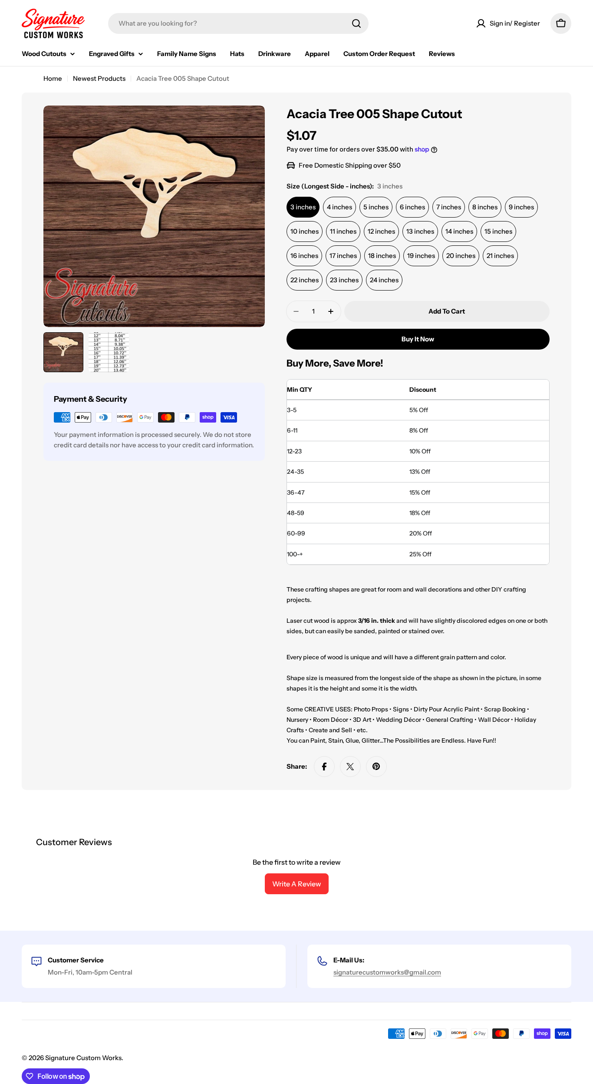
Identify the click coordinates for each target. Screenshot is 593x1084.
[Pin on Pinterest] (376, 766)
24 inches (384, 280)
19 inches (421, 255)
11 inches (343, 231)
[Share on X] (350, 766)
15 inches (498, 231)
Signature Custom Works (83, 1058)
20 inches (460, 255)
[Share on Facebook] (324, 766)
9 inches (521, 207)
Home (52, 78)
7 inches (448, 207)
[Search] (356, 23)
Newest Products (99, 78)
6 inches (412, 207)
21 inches (500, 255)
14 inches (459, 231)
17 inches (343, 255)
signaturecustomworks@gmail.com (387, 972)
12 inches (381, 231)
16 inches (304, 255)
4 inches (339, 207)
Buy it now (418, 339)
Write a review (296, 883)
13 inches (420, 231)
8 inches (484, 207)
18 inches (382, 255)
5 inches (376, 207)
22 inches (304, 280)
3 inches (303, 207)
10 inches (304, 231)
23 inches (344, 280)
